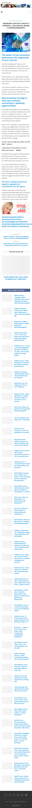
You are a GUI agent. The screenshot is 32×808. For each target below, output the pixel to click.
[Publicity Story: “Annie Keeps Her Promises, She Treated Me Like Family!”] (7, 570)
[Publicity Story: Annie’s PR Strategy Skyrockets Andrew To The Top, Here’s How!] (7, 453)
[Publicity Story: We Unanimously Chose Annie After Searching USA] (7, 678)
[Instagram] (14, 795)
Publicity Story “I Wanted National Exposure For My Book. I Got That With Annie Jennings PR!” (22, 545)
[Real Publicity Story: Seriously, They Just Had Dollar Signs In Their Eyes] (7, 667)
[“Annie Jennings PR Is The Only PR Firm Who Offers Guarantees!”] (7, 689)
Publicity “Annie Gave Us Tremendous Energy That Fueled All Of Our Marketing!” (22, 533)
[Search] (30, 12)
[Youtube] (26, 795)
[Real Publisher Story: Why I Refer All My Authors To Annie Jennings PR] (7, 711)
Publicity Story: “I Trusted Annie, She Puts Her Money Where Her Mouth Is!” (22, 464)
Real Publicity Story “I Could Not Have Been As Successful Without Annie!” (21, 608)
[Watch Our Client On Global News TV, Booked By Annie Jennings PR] (7, 499)
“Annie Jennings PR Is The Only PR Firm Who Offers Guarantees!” (21, 689)
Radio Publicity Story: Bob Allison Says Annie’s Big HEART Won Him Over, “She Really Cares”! (22, 767)
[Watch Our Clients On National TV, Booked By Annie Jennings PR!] (7, 409)
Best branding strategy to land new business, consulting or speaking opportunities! (14, 102)
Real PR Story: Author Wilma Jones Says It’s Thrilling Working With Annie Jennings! (21, 779)
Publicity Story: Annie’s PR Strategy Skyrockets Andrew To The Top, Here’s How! (22, 453)
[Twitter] (9, 795)
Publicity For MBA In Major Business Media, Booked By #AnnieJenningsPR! (21, 324)
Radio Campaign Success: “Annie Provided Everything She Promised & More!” (22, 656)
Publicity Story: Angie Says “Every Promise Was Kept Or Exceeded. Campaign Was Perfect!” (22, 558)
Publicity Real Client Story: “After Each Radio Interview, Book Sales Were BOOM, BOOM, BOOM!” (21, 336)
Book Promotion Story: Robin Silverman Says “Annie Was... (16, 278)
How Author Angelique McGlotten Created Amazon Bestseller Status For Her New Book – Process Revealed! (21, 738)
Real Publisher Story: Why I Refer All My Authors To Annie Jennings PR (21, 712)
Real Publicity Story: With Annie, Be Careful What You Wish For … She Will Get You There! (22, 489)
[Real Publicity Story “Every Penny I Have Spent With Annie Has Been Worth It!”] (7, 700)
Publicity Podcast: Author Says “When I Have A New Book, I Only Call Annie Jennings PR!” (22, 312)
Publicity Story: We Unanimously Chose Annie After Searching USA (21, 678)
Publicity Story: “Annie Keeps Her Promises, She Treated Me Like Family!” (21, 570)
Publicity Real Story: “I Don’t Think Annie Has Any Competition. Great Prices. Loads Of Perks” (22, 581)
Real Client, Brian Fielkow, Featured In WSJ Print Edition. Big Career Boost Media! (21, 442)
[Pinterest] (18, 795)
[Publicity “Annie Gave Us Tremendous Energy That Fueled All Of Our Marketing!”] (7, 533)
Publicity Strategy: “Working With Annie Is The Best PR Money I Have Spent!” (22, 374)
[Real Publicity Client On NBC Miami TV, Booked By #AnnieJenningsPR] (7, 522)
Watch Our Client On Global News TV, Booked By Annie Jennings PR (21, 500)
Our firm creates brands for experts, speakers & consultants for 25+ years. (14, 184)
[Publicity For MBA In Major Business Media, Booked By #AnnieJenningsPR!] (7, 324)
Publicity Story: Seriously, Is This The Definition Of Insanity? (21, 430)
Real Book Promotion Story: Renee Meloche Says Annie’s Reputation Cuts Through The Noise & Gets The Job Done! (22, 752)
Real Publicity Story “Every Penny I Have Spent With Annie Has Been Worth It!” (21, 700)
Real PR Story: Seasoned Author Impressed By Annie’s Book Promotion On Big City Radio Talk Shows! (22, 724)
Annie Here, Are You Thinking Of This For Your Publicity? (21, 385)
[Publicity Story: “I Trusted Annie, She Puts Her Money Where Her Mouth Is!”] (7, 464)
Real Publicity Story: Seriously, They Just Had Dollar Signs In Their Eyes (21, 667)
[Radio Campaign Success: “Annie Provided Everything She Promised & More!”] (7, 656)
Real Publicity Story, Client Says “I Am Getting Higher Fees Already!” (21, 645)
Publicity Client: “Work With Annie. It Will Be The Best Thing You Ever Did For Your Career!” (21, 397)
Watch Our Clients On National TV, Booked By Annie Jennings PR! (22, 409)
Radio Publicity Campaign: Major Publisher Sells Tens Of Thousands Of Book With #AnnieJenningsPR (22, 299)
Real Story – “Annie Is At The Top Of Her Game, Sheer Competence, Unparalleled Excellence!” (21, 632)
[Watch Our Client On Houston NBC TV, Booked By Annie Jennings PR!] (7, 511)
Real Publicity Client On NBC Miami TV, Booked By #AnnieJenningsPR (22, 521)
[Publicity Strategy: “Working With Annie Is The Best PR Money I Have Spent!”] (7, 374)
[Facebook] (5, 795)
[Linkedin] (22, 795)
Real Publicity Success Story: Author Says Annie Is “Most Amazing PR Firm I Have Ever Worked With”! (22, 476)
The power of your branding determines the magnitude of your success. (16, 57)
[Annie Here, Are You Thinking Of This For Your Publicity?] (7, 385)
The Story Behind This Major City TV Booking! (22, 419)
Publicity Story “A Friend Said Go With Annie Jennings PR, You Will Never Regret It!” (21, 619)
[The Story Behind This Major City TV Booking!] (7, 420)
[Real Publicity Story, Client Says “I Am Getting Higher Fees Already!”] (7, 645)
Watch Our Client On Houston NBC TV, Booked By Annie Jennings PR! (21, 511)
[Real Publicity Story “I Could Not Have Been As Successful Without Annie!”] (7, 607)
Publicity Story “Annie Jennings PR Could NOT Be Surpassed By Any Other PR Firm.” (21, 363)
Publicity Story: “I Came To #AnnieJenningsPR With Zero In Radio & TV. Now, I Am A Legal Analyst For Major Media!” (22, 350)
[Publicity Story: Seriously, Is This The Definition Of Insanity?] (7, 431)
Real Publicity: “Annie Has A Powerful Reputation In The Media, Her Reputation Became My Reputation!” (21, 594)
